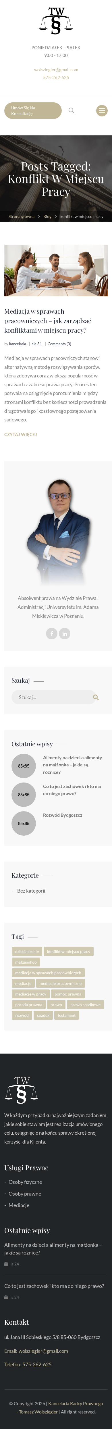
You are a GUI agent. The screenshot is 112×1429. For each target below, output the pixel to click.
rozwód (22, 1015)
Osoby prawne (25, 1193)
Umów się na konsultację (23, 110)
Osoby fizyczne (25, 1182)
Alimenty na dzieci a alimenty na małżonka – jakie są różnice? (72, 765)
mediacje (23, 983)
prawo (56, 1004)
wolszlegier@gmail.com (56, 69)
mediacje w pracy (30, 993)
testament (67, 1015)
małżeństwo (26, 962)
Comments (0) (59, 344)
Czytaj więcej (20, 434)
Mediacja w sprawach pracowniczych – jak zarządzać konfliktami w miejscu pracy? (47, 320)
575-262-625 (56, 77)
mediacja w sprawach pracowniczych (48, 972)
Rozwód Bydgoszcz (62, 815)
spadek (43, 1015)
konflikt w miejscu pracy (68, 951)
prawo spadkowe (85, 1004)
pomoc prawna (68, 993)
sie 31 (37, 344)
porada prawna (28, 1004)
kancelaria (17, 344)
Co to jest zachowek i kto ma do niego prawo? (72, 789)
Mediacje (19, 1205)
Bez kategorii (31, 891)
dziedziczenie (27, 951)
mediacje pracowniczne (61, 983)
